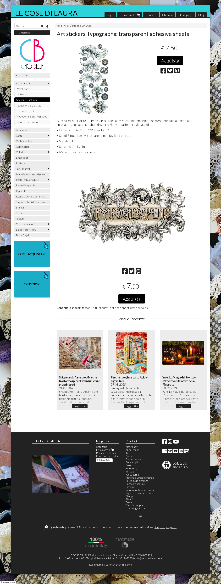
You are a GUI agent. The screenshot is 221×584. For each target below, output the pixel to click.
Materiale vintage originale (30, 174)
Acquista (170, 60)
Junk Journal (23, 168)
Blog (201, 15)
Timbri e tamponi (25, 224)
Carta (19, 135)
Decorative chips (26, 110)
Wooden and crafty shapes (32, 116)
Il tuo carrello (128, 15)
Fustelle (20, 163)
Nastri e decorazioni (28, 122)
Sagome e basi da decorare (31, 201)
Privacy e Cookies (106, 452)
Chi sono (167, 15)
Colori (19, 152)
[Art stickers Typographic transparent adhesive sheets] (93, 78)
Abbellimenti (63, 25)
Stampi (20, 207)
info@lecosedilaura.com (149, 558)
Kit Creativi (22, 75)
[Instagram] (170, 442)
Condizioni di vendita (107, 455)
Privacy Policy (105, 460)
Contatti (151, 15)
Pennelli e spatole (25, 185)
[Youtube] (176, 442)
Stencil (19, 212)
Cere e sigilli (22, 146)
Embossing (22, 157)
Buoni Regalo (23, 235)
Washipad (22, 88)
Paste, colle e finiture (27, 179)
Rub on (21, 94)
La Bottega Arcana (26, 229)
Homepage (186, 15)
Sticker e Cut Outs (81, 25)
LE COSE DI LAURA (46, 13)
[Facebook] (164, 442)
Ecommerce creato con (110, 564)
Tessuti (20, 218)
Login (110, 15)
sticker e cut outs (137, 307)
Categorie (101, 446)
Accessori (21, 129)
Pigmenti (21, 190)
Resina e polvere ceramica (30, 196)
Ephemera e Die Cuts (29, 105)
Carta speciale (24, 141)
